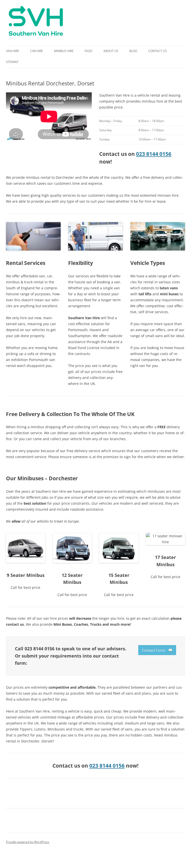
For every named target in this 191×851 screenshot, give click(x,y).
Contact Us (157, 51)
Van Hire (12, 51)
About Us (110, 51)
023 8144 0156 (153, 153)
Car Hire (36, 51)
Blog (133, 51)
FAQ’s (89, 51)
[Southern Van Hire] (36, 22)
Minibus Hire (64, 51)
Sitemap (12, 62)
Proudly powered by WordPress (27, 842)
